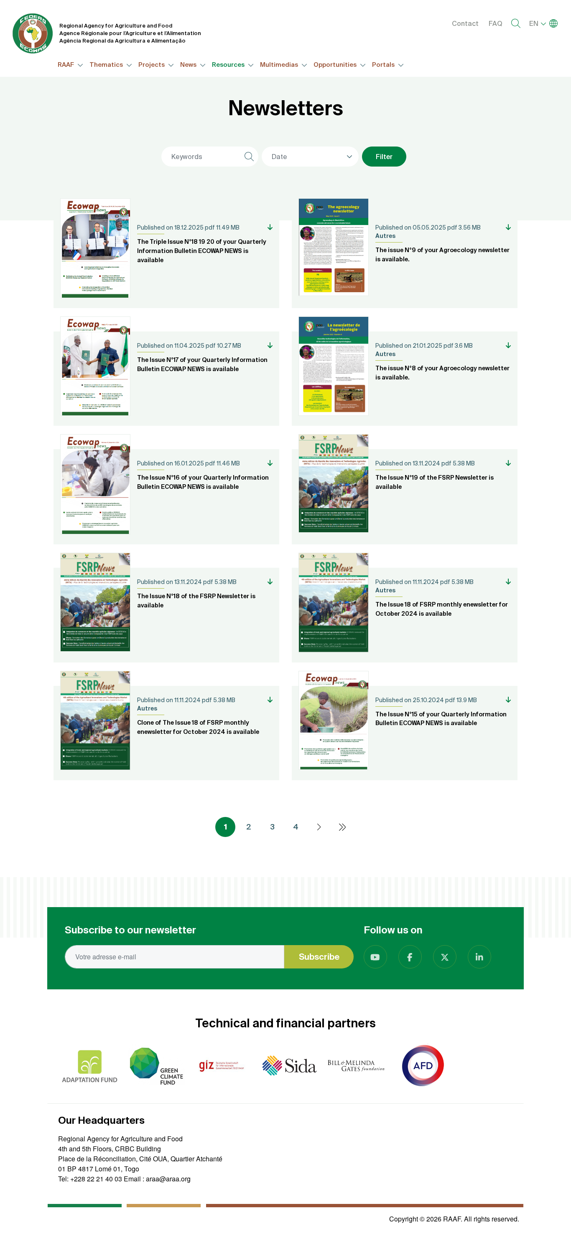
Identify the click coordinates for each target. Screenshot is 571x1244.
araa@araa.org (168, 1178)
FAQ (495, 23)
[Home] (33, 33)
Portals (384, 64)
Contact (465, 23)
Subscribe (319, 956)
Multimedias (279, 64)
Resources (229, 64)
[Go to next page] (319, 827)
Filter (384, 156)
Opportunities (336, 64)
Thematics (106, 64)
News (189, 64)
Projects (152, 64)
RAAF (66, 64)
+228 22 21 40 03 (96, 1178)
